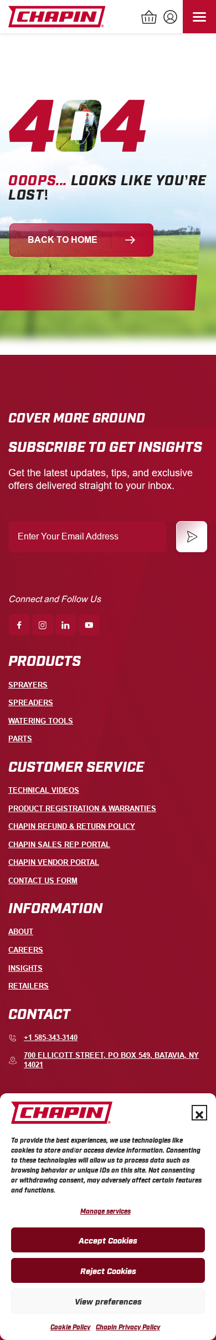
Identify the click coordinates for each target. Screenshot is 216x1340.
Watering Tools (40, 721)
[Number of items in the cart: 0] (149, 18)
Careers (25, 950)
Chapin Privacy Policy (128, 1327)
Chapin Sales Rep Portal (59, 844)
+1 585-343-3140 (51, 1037)
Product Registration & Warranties (82, 808)
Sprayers (28, 685)
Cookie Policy (70, 1327)
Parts (20, 739)
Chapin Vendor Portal (53, 862)
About (20, 932)
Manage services (105, 1211)
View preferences (108, 1301)
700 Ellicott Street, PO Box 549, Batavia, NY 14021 (111, 1060)
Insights (25, 968)
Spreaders (30, 703)
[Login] (169, 18)
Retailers (28, 986)
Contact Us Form (43, 881)
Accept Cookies (108, 1240)
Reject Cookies (108, 1270)
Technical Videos (43, 790)
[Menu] (199, 16)
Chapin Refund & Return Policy (71, 826)
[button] (199, 1112)
